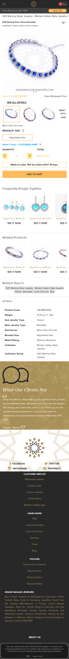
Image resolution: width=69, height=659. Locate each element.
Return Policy (34, 570)
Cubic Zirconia (41, 291)
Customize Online (35, 525)
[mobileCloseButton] (4, 4)
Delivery (34, 537)
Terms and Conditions (34, 564)
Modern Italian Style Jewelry (49, 288)
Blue (52, 291)
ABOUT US (35, 637)
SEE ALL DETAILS (16, 102)
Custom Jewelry (34, 492)
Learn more (38, 656)
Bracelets (28, 291)
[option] (11, 114)
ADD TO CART (35, 174)
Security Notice (34, 583)
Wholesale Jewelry (34, 479)
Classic (18, 291)
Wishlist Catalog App (34, 505)
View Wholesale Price (55, 96)
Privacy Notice (34, 577)
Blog (34, 550)
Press (34, 544)
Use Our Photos (34, 531)
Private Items (34, 498)
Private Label (34, 485)
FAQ (34, 518)
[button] (64, 4)
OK (28, 656)
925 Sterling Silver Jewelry (19, 288)
